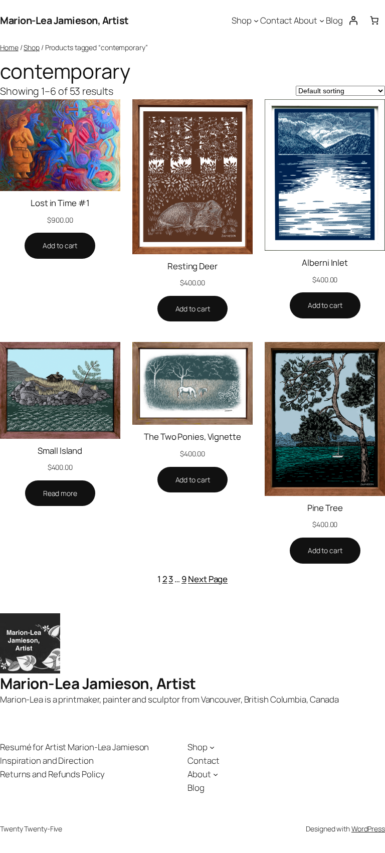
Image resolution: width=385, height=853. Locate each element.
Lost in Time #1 (60, 203)
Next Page (208, 579)
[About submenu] (321, 20)
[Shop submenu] (256, 20)
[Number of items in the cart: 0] (374, 20)
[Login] (353, 20)
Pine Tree (325, 508)
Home (9, 47)
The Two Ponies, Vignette (192, 436)
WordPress (368, 828)
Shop (32, 47)
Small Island (60, 450)
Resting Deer (192, 266)
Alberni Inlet (325, 262)
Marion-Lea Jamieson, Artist (64, 20)
